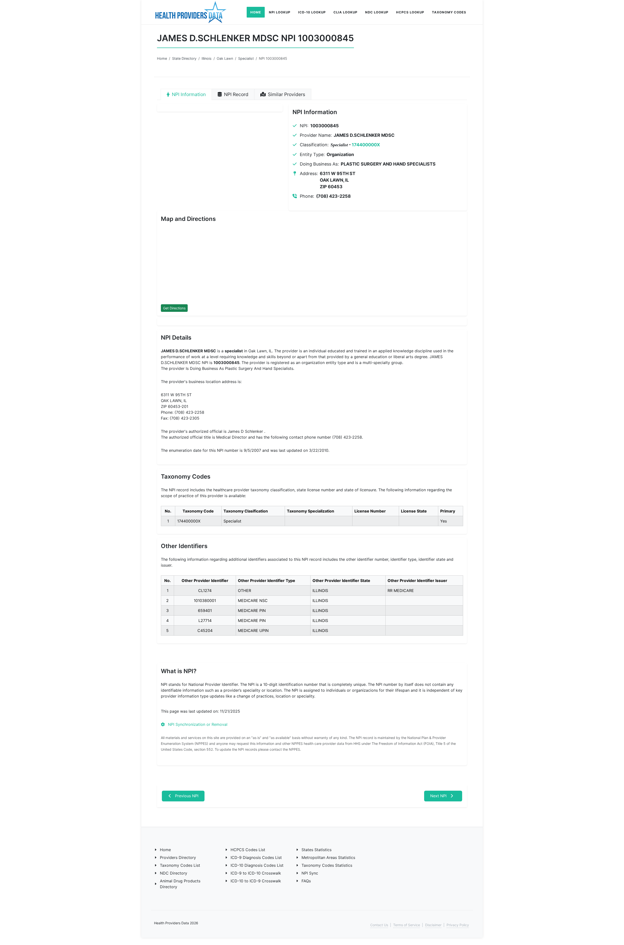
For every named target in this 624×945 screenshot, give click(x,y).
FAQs (306, 880)
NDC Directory (173, 873)
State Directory (184, 58)
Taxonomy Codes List (180, 865)
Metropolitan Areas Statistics (328, 857)
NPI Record (235, 94)
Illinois (207, 58)
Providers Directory (178, 857)
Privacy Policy (458, 925)
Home (162, 58)
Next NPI (439, 795)
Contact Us (379, 925)
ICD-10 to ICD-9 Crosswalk (256, 880)
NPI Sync (310, 873)
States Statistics (317, 849)
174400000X (366, 144)
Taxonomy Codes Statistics (327, 865)
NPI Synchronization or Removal (197, 724)
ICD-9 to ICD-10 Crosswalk (256, 873)
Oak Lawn (225, 58)
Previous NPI (186, 795)
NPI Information (188, 94)
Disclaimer (433, 925)
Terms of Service (406, 925)
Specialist (246, 58)
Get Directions (174, 308)
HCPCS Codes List (248, 849)
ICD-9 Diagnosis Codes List (256, 857)
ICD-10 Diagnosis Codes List (257, 865)
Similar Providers (286, 94)
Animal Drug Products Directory (180, 883)
